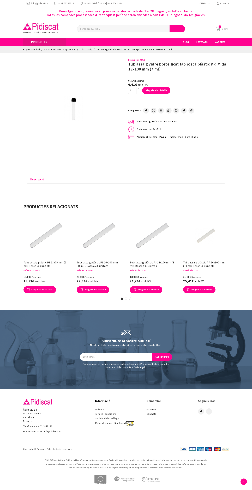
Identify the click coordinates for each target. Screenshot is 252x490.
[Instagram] (161, 111)
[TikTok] (169, 111)
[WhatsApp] (176, 111)
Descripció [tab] (37, 180)
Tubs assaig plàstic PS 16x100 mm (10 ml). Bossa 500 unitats (97, 264)
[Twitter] (154, 111)
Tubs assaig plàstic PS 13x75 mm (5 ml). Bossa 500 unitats (44, 264)
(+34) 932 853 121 (66, 3)
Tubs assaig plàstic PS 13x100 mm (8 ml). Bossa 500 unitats (152, 264)
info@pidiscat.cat (40, 3)
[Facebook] (146, 111)
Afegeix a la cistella (156, 90)
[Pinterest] (184, 111)
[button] (18, 256)
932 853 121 (46, 426)
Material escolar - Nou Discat (110, 423)
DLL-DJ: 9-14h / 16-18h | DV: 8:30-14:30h (103, 3)
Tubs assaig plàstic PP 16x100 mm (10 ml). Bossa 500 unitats (204, 264)
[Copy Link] (191, 111)
